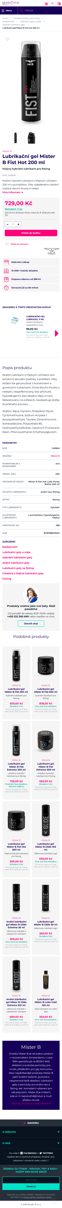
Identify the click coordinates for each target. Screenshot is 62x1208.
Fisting (6, 578)
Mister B (7, 151)
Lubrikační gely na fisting (18, 568)
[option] (31, 326)
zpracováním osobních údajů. (37, 1197)
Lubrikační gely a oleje (30, 21)
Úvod (5, 18)
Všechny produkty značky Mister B (31, 1103)
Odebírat (31, 1186)
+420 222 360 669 (18, 616)
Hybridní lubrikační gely (13, 24)
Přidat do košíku (31, 233)
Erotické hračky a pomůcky (27, 18)
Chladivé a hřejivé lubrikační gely (23, 573)
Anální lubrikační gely (16, 562)
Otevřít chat (31, 623)
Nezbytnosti (8, 21)
